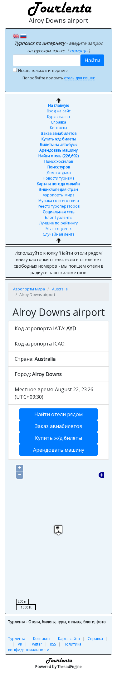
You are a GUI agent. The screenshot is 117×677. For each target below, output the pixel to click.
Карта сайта (69, 638)
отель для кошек (79, 78)
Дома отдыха (58, 172)
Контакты (58, 127)
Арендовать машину (58, 150)
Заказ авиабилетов (58, 133)
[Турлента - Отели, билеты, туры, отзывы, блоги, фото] (59, 7)
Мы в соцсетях (58, 228)
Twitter (36, 644)
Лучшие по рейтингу (58, 223)
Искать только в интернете (43, 70)
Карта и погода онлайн (58, 183)
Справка (58, 122)
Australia (60, 289)
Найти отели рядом (58, 414)
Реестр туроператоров (59, 206)
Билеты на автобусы (58, 144)
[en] (16, 35)
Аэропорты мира (59, 195)
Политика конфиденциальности (44, 647)
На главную (58, 105)
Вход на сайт (59, 111)
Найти (92, 60)
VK (20, 644)
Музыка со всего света (58, 200)
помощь (79, 51)
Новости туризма (59, 178)
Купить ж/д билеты (58, 139)
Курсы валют (58, 116)
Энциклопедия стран (58, 189)
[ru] (23, 35)
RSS (53, 644)
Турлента (16, 638)
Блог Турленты (58, 217)
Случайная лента (59, 234)
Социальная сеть (59, 211)
